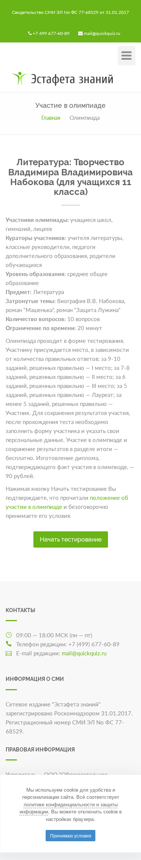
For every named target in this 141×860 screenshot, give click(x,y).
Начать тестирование (71, 539)
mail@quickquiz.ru (102, 33)
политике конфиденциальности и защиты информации (69, 808)
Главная (50, 117)
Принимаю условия (70, 835)
